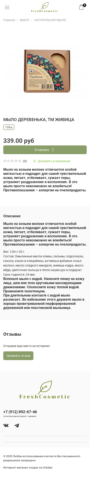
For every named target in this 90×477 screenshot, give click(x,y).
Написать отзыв (18, 355)
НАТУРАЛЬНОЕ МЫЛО (50, 20)
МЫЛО (24, 20)
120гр (8, 127)
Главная (9, 20)
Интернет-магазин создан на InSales (27, 467)
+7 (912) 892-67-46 (20, 412)
